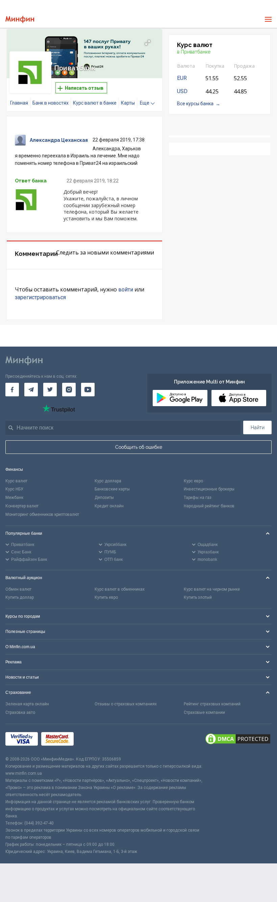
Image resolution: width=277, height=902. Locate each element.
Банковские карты (112, 489)
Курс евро (193, 481)
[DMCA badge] (238, 740)
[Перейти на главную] (19, 19)
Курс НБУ (14, 489)
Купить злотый (198, 597)
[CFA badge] (92, 739)
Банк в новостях (50, 103)
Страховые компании (204, 712)
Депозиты (104, 497)
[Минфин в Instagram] (69, 389)
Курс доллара (108, 481)
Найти (258, 427)
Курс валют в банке (95, 103)
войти (125, 289)
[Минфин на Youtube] (88, 389)
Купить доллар (19, 597)
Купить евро (106, 597)
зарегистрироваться (40, 297)
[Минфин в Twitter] (50, 389)
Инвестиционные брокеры (209, 489)
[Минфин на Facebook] (12, 389)
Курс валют (16, 481)
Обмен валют (18, 589)
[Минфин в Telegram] (31, 389)
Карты (128, 103)
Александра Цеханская (59, 140)
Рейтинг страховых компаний (212, 704)
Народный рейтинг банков (209, 506)
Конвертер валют (22, 506)
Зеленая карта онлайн (27, 704)
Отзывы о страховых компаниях (126, 704)
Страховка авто (20, 712)
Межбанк (14, 497)
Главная (19, 103)
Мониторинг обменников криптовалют (42, 514)
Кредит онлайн (109, 506)
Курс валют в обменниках (120, 589)
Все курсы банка (195, 103)
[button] (147, 42)
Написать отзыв (83, 88)
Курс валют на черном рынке (212, 589)
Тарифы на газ (197, 497)
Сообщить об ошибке (138, 447)
